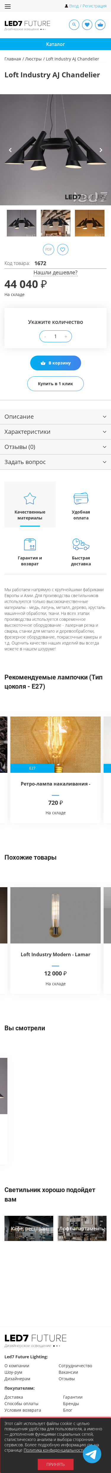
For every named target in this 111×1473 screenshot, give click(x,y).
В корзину (60, 363)
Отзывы (67, 1378)
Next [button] (101, 154)
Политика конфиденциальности (54, 1450)
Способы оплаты (21, 1403)
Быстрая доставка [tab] (81, 561)
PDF (48, 249)
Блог (67, 1410)
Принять (55, 1464)
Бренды (71, 1403)
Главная (12, 59)
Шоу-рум (13, 1372)
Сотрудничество (75, 1365)
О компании (16, 1365)
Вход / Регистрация (88, 6)
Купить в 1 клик (55, 383)
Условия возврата (22, 1410)
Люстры (33, 59)
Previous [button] (10, 154)
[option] (55, 149)
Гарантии (73, 1397)
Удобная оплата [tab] (81, 515)
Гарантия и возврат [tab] (30, 561)
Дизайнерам (17, 1378)
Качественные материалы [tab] (30, 515)
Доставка (13, 1397)
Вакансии (68, 1372)
